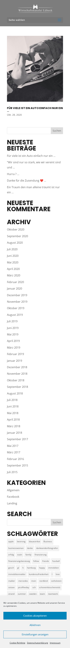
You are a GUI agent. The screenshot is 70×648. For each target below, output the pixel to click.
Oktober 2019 (15, 308)
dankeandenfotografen (47, 548)
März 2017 (13, 452)
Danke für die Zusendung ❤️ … (26, 180)
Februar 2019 (15, 354)
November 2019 (17, 302)
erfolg (11, 554)
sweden (33, 593)
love (58, 574)
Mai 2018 (12, 413)
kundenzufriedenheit (38, 574)
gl (18, 567)
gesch (11, 567)
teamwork (53, 593)
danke (30, 548)
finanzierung (41, 554)
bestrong (21, 541)
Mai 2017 (12, 446)
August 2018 (15, 393)
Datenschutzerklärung (37, 642)
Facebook (13, 497)
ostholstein (56, 580)
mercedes (23, 580)
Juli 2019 (12, 321)
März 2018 (13, 426)
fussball (56, 561)
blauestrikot (34, 541)
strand (11, 593)
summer (22, 593)
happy (42, 567)
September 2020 (17, 236)
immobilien (53, 567)
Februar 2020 (15, 282)
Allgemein (13, 490)
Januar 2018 (14, 433)
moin (33, 580)
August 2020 (15, 242)
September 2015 (17, 465)
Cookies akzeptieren (35, 615)
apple (11, 541)
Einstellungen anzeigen (35, 634)
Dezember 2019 (17, 295)
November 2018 (17, 374)
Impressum (55, 642)
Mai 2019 (12, 334)
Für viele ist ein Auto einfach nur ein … (35, 109)
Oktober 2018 (15, 380)
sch (34, 587)
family (28, 554)
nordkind (43, 580)
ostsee (11, 587)
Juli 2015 (12, 472)
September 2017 (17, 439)
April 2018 (13, 419)
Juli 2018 (12, 400)
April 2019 (13, 341)
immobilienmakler (16, 574)
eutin (19, 554)
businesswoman (16, 548)
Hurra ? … (13, 174)
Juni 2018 (13, 406)
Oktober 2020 (15, 229)
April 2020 (13, 269)
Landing (12, 503)
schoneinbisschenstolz (49, 587)
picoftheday (23, 587)
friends (45, 561)
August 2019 (15, 315)
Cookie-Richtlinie (17, 642)
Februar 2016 (15, 459)
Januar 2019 (14, 361)
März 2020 (13, 275)
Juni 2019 (13, 328)
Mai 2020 (12, 262)
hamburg (31, 567)
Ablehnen (35, 625)
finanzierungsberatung (19, 561)
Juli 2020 (12, 249)
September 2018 (17, 387)
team (42, 593)
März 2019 (13, 347)
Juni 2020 (13, 256)
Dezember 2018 (17, 367)
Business (47, 541)
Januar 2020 (14, 288)
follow (36, 561)
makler (11, 580)
